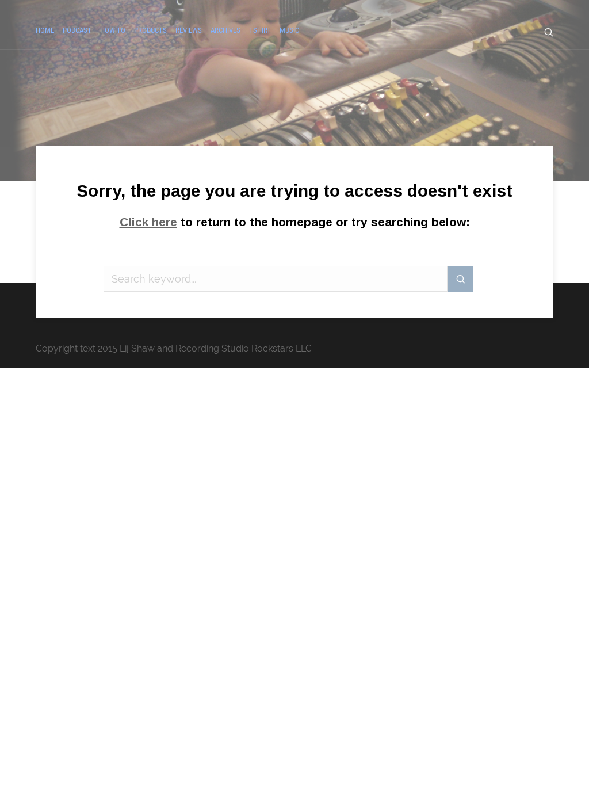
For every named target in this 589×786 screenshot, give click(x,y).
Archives (225, 30)
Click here (148, 221)
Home (45, 30)
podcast (77, 30)
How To (112, 30)
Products (150, 30)
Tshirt (260, 30)
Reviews (188, 30)
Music (289, 30)
